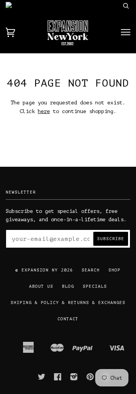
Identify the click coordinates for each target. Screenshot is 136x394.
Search (91, 270)
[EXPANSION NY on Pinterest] (90, 378)
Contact (68, 318)
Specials (95, 286)
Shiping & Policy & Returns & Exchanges (68, 302)
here (44, 111)
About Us (41, 286)
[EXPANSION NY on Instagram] (74, 378)
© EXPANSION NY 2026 (44, 270)
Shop (114, 270)
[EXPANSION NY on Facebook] (58, 378)
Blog (68, 286)
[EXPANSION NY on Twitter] (42, 378)
